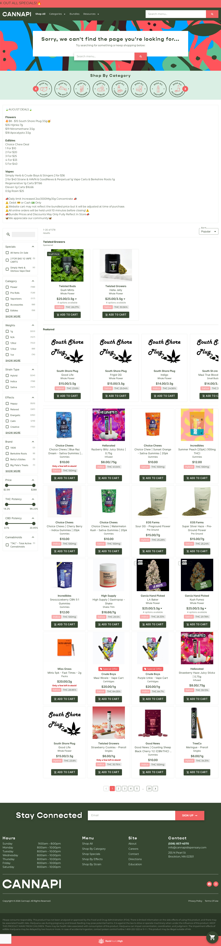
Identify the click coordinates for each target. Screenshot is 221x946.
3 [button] (124, 788)
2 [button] (118, 788)
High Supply (108, 595)
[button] (8, 234)
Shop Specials (91, 854)
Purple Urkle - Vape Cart (153, 677)
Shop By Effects (92, 859)
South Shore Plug (67, 371)
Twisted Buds (67, 286)
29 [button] (149, 788)
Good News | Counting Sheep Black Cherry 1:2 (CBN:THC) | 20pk (153, 751)
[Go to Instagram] (215, 884)
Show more (13, 316)
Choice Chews (64, 445)
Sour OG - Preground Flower (152, 526)
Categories (55, 13)
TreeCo (197, 743)
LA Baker (152, 599)
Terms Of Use (211, 901)
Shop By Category (94, 848)
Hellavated (108, 445)
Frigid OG (116, 374)
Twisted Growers (115, 286)
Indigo (164, 374)
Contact (133, 854)
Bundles (74, 13)
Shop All (40, 13)
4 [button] (131, 788)
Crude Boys (108, 674)
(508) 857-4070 (178, 843)
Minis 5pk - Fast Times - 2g (64, 672)
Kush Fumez (197, 599)
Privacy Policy (195, 901)
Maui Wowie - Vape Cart (109, 677)
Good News (153, 743)
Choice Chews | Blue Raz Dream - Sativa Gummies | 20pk (64, 453)
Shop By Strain (91, 864)
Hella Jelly (116, 290)
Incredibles (197, 445)
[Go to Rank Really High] (110, 941)
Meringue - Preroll (197, 747)
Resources (89, 13)
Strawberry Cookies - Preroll (108, 747)
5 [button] (137, 788)
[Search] (212, 14)
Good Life (67, 374)
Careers (133, 848)
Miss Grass (65, 668)
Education (135, 864)
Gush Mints (67, 290)
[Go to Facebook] (209, 884)
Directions (135, 859)
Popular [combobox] (206, 231)
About (132, 843)
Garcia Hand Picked (153, 595)
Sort (203, 228)
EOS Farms (153, 522)
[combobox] (67, 299)
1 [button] (112, 788)
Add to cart (69, 314)
